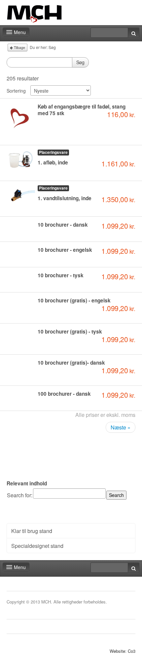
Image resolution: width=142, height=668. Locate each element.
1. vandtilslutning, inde (64, 198)
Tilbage (19, 47)
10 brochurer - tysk (61, 275)
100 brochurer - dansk (64, 393)
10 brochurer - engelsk (65, 249)
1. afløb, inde (53, 162)
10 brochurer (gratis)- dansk (71, 362)
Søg (80, 62)
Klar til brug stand (31, 531)
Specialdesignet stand (37, 546)
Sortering (16, 90)
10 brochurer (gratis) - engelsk (74, 300)
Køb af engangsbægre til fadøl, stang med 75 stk (81, 110)
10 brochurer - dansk (63, 224)
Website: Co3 (122, 651)
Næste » (120, 427)
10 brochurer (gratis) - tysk (70, 331)
